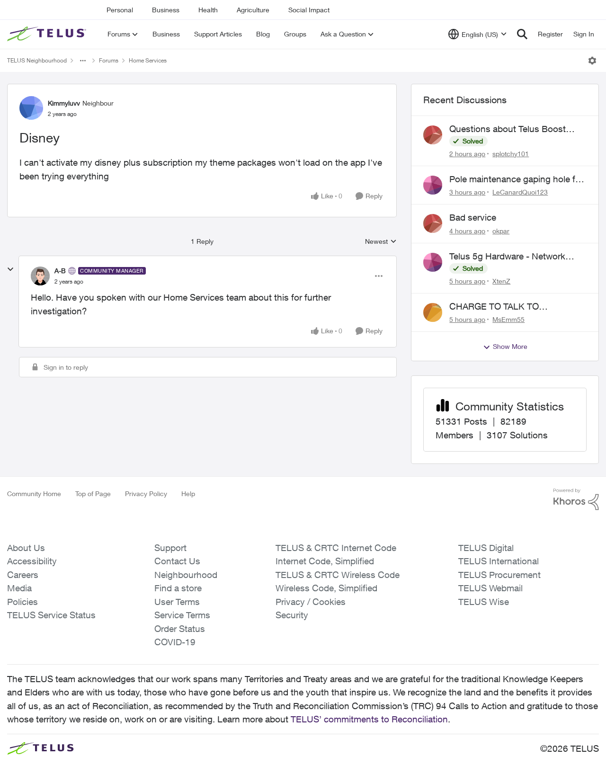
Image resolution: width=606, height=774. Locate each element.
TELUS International (498, 561)
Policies (22, 601)
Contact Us (177, 561)
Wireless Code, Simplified (326, 588)
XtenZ (501, 281)
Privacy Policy (146, 493)
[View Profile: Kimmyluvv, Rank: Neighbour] (31, 108)
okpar (500, 231)
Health (208, 10)
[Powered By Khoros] (576, 499)
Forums (108, 60)
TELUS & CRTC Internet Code (336, 548)
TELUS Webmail (490, 588)
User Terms (177, 601)
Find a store (178, 588)
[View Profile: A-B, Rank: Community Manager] (40, 276)
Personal (120, 10)
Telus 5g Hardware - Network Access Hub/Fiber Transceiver (509, 256)
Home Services (148, 60)
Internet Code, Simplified (325, 561)
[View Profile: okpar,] (432, 223)
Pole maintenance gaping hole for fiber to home (516, 179)
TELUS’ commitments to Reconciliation (369, 719)
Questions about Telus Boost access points (507, 129)
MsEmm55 (508, 319)
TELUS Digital (486, 548)
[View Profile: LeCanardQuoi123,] (432, 185)
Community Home (34, 493)
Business (165, 10)
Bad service (472, 217)
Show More (510, 346)
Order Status (179, 628)
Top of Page (93, 493)
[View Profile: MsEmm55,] (432, 312)
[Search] (522, 34)
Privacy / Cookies (311, 601)
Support (170, 548)
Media (19, 588)
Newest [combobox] (381, 241)
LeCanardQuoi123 (520, 192)
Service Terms (182, 615)
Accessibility (32, 561)
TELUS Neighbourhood (37, 60)
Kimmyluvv (64, 103)
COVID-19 (175, 642)
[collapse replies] (10, 269)
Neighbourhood (185, 574)
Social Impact (309, 10)
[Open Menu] (592, 60)
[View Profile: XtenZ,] (432, 262)
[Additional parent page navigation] (83, 60)
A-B (60, 271)
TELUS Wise (483, 601)
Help (188, 493)
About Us (26, 548)
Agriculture (253, 10)
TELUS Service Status (51, 615)
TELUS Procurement (499, 574)
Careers (22, 574)
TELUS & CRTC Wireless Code (338, 574)
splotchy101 (510, 154)
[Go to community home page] (48, 34)
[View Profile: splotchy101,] (432, 134)
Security (292, 615)
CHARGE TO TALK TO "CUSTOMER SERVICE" (498, 306)
